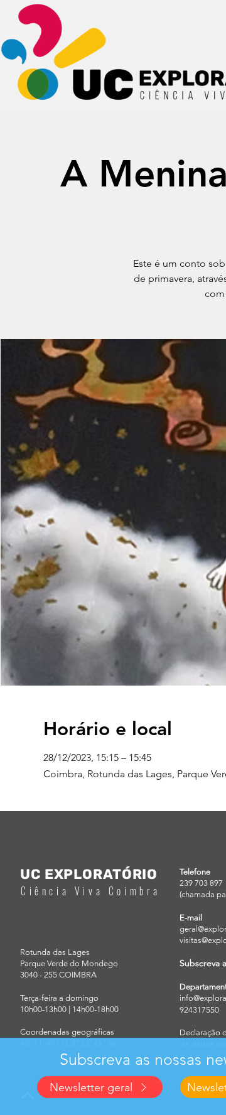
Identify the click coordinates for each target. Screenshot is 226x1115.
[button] (100, 1087)
